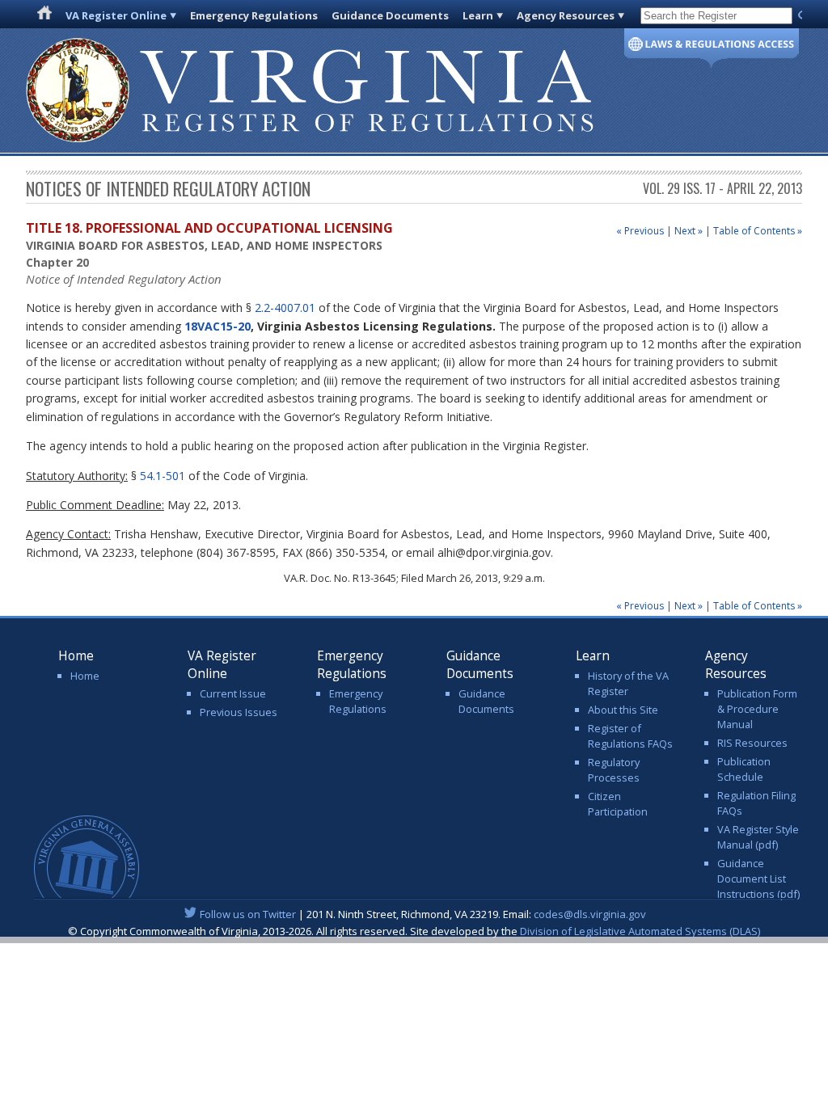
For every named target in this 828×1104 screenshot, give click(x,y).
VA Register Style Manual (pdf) (758, 837)
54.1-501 (162, 475)
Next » (688, 231)
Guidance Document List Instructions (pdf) (758, 878)
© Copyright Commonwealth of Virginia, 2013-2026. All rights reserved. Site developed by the (414, 931)
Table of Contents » (757, 231)
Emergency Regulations (254, 15)
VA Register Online (116, 15)
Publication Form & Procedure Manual (757, 708)
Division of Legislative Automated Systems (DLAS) (640, 931)
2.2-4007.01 (285, 307)
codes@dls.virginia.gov (590, 914)
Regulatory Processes (614, 770)
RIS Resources (752, 742)
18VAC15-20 (217, 326)
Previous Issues (238, 712)
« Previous (640, 231)
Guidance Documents (390, 15)
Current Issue (233, 693)
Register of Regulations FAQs (630, 736)
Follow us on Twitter (248, 914)
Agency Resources (566, 15)
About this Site (623, 709)
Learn (478, 15)
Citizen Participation (618, 804)
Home (84, 675)
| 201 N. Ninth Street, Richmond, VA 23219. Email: (423, 914)
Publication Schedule (744, 769)
